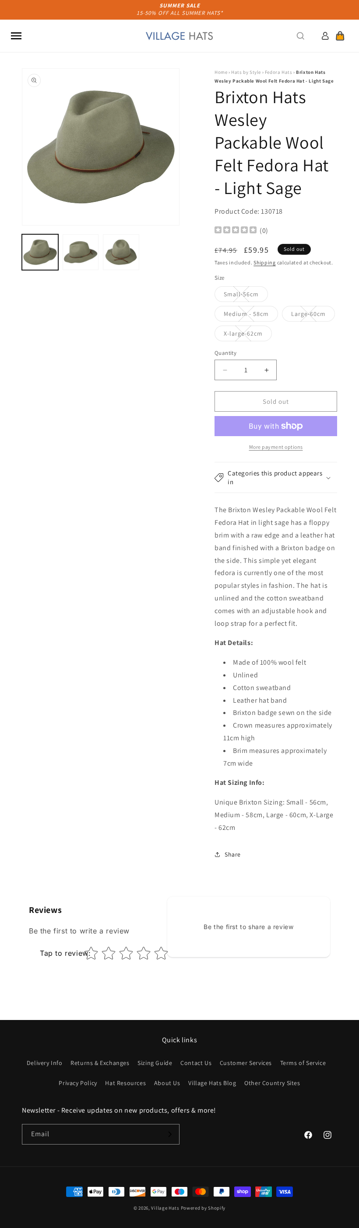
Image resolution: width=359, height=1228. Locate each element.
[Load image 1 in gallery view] (40, 252)
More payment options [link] (276, 447)
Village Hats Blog (212, 1083)
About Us (167, 1083)
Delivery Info (45, 1063)
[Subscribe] (169, 1134)
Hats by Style (246, 72)
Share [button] (233, 854)
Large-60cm (313, 315)
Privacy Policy (78, 1083)
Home (221, 72)
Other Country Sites (272, 1083)
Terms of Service (303, 1063)
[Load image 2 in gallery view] (81, 252)
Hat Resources (125, 1083)
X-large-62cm (248, 335)
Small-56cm (246, 296)
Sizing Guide (154, 1063)
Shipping (264, 262)
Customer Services (246, 1063)
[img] (236, 231)
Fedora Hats (278, 72)
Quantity (225, 353)
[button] (16, 36)
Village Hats (165, 1208)
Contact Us (195, 1063)
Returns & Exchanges (99, 1063)
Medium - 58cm (251, 315)
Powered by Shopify (203, 1208)
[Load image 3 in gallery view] (121, 252)
